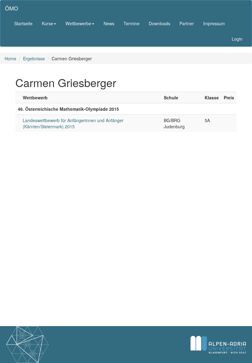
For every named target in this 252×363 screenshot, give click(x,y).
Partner (186, 23)
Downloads (159, 23)
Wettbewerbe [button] (78, 23)
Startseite (23, 23)
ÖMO (11, 8)
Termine (132, 23)
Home (10, 58)
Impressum (214, 23)
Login (237, 39)
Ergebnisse (34, 58)
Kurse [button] (47, 23)
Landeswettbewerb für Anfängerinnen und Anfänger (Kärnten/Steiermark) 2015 (73, 123)
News (109, 23)
